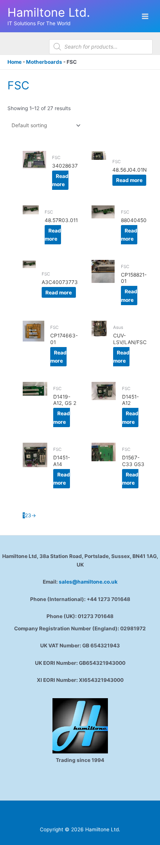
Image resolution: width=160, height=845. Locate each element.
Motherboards (44, 62)
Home (14, 62)
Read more (60, 180)
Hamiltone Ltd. (48, 12)
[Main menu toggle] (145, 16)
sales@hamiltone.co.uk (88, 582)
